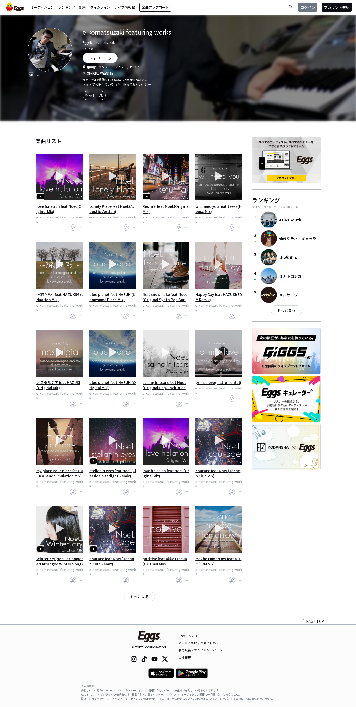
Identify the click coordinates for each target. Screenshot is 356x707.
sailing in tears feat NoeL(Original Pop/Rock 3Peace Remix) (165, 385)
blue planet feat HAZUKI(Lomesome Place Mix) (112, 297)
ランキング (66, 7)
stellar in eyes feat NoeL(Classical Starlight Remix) (112, 473)
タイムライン (100, 7)
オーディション (42, 7)
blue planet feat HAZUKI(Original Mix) (112, 385)
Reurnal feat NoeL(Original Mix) (166, 209)
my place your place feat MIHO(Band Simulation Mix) (59, 473)
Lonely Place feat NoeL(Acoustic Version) (112, 209)
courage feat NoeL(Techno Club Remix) (111, 561)
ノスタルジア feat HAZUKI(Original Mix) (58, 385)
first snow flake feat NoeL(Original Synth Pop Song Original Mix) (165, 297)
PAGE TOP (315, 621)
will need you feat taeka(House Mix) (218, 209)
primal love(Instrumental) (218, 382)
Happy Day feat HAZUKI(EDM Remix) (218, 297)
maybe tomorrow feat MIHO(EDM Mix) (218, 561)
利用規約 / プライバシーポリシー (202, 650)
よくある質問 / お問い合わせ (199, 643)
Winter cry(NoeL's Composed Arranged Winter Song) (59, 561)
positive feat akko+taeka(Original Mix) (165, 561)
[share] (31, 75)
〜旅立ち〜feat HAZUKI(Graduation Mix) (59, 297)
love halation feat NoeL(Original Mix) (59, 209)
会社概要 (185, 657)
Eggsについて (188, 635)
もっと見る (94, 95)
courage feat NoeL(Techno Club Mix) (217, 473)
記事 (82, 7)
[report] (38, 75)
